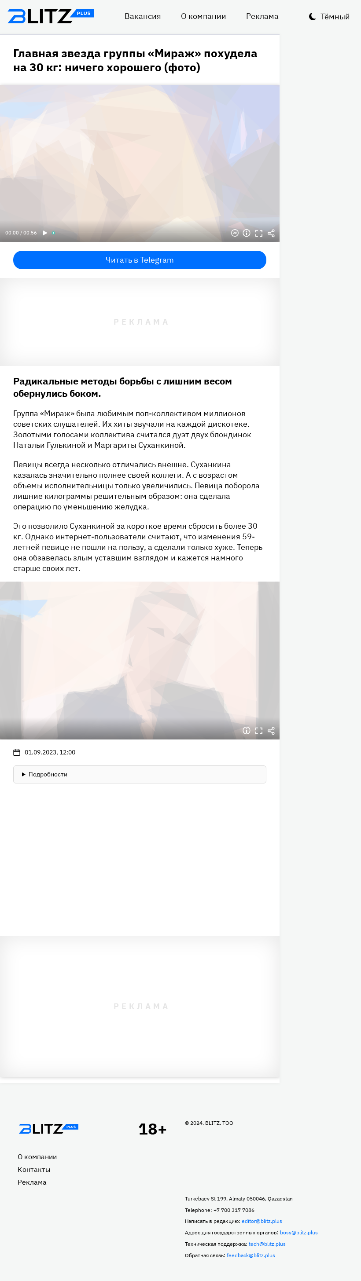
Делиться (271, 233)
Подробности (48, 774)
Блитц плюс (51, 16)
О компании (203, 16)
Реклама (262, 16)
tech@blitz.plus (267, 1244)
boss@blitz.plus (299, 1232)
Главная (48, 1129)
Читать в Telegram (140, 260)
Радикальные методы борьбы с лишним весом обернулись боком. (122, 386)
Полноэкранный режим (259, 233)
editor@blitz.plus (262, 1221)
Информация (246, 233)
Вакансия (143, 16)
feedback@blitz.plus (251, 1255)
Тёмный (335, 16)
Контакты (34, 1169)
